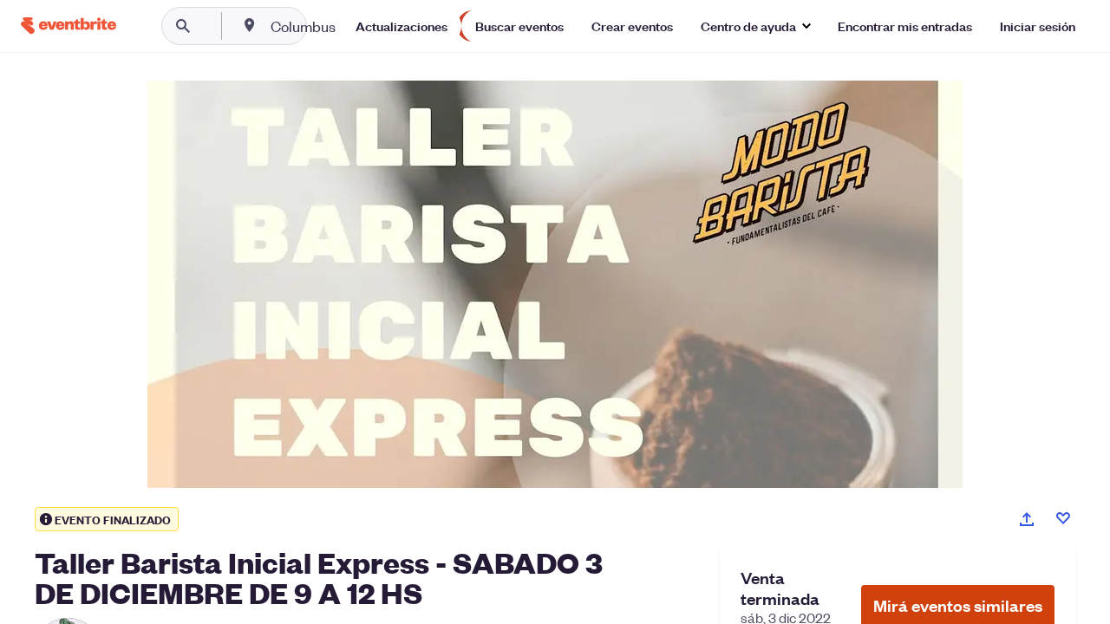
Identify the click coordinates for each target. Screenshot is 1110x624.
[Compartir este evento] (1026, 519)
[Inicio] (68, 25)
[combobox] (358, 26)
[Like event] (1063, 518)
